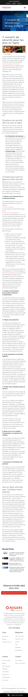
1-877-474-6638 (14, 628)
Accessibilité (5, 671)
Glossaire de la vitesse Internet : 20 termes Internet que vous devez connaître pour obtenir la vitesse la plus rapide (16, 569)
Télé (16, 644)
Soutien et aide (6, 660)
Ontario (8, 3)
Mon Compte (18, 660)
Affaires (11, 1)
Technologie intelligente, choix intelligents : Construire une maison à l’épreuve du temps (16, 559)
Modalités (5, 669)
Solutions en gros (6, 642)
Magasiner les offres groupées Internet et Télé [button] (14, 593)
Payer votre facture (20, 663)
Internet (17, 642)
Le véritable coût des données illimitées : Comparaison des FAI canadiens (16, 554)
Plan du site (5, 680)
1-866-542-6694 (16, 695)
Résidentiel (16, 1)
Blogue (4, 663)
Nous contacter (6, 666)
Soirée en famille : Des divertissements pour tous (15, 564)
